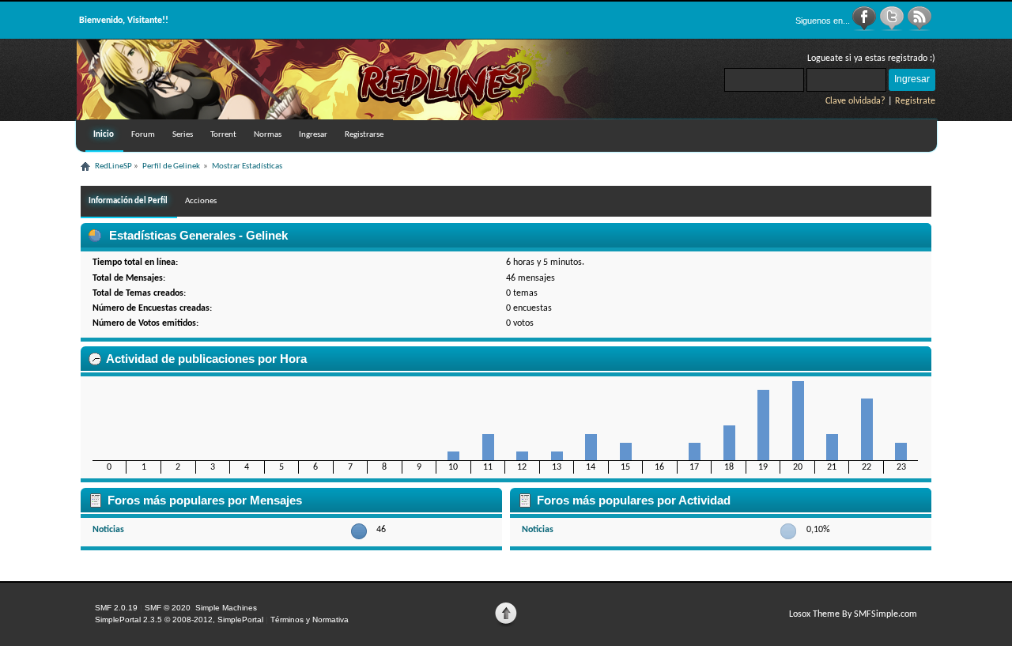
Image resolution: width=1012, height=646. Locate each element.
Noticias (108, 530)
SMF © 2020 (168, 607)
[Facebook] (865, 28)
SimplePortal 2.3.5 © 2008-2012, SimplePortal (179, 619)
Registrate (915, 101)
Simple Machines (226, 607)
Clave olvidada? (855, 101)
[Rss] (919, 28)
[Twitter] (893, 28)
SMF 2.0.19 (116, 607)
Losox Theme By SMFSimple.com (853, 614)
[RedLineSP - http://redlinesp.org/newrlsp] (345, 117)
